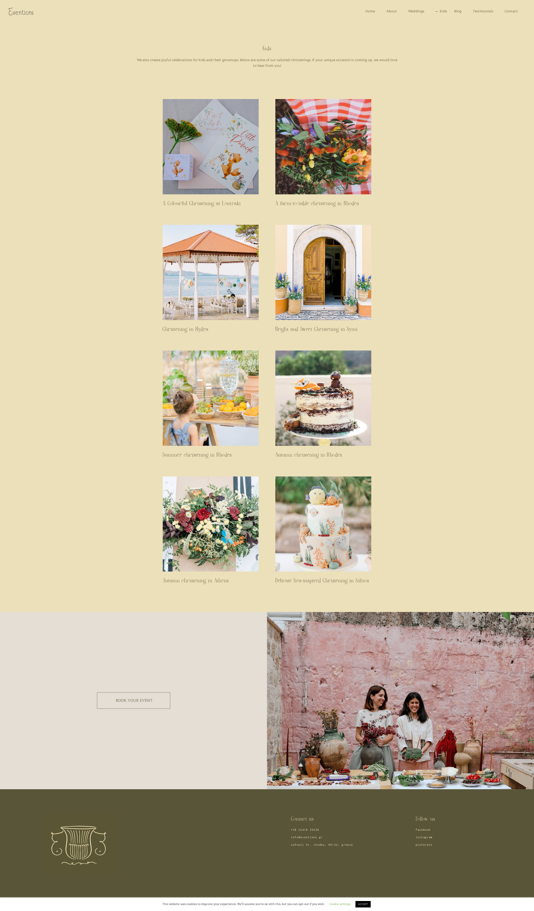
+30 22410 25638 (305, 829)
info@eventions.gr (307, 837)
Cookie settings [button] (339, 904)
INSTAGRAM (424, 837)
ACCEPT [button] (363, 904)
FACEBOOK (423, 829)
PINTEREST (424, 844)
